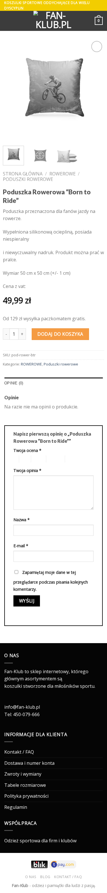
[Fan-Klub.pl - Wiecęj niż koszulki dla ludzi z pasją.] (53, 21)
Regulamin (15, 807)
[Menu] (7, 21)
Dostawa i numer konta (29, 763)
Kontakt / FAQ (19, 752)
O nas (31, 876)
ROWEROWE (62, 174)
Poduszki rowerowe (28, 179)
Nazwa (21, 519)
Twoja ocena (27, 450)
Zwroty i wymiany (22, 774)
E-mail (20, 545)
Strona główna (23, 174)
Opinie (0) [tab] (13, 383)
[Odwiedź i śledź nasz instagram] (7, 699)
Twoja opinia (27, 470)
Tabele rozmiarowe (25, 785)
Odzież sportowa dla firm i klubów (40, 840)
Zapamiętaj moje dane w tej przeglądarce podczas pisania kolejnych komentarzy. (50, 581)
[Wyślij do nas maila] (15, 699)
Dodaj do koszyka (60, 334)
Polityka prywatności (26, 796)
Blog (45, 876)
